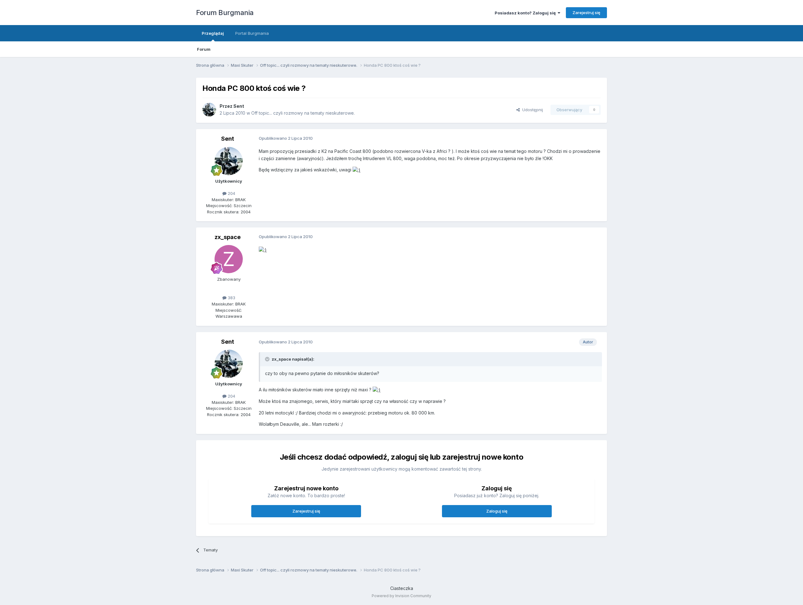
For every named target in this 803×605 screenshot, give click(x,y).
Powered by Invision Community (401, 595)
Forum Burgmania (225, 12)
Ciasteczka (401, 588)
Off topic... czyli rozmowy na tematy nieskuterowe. (303, 113)
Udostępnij (531, 109)
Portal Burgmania (252, 33)
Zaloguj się (497, 511)
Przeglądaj (213, 33)
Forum (203, 49)
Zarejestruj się (586, 12)
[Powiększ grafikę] (356, 169)
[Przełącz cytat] (268, 359)
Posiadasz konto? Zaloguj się (526, 12)
